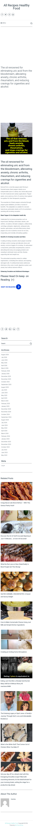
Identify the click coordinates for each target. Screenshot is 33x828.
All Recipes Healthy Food (16, 7)
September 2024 (6, 417)
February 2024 (5, 436)
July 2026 (4, 357)
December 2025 (6, 376)
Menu (4, 23)
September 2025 (6, 384)
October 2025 (5, 382)
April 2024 (4, 431)
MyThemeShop (19, 825)
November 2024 (6, 412)
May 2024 (4, 428)
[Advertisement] (16, 46)
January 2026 (5, 373)
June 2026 (4, 360)
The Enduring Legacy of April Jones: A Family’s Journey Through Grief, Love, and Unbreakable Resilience (16, 716)
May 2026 (4, 363)
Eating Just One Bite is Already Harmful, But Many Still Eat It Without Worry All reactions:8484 (15, 683)
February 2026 (5, 371)
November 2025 (6, 379)
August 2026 (5, 354)
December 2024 (6, 409)
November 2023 (6, 444)
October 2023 (5, 447)
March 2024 (4, 433)
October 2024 (5, 414)
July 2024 (4, 422)
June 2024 (4, 425)
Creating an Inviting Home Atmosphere (14, 652)
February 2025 (5, 403)
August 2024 (5, 420)
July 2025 (4, 390)
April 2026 (4, 365)
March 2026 (4, 368)
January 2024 (5, 439)
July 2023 (4, 450)
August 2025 (5, 387)
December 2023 (6, 441)
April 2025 (4, 398)
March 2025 (4, 401)
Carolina (13, 799)
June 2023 (4, 452)
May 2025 (4, 395)
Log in (3, 465)
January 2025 (5, 406)
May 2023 (4, 455)
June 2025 (4, 392)
